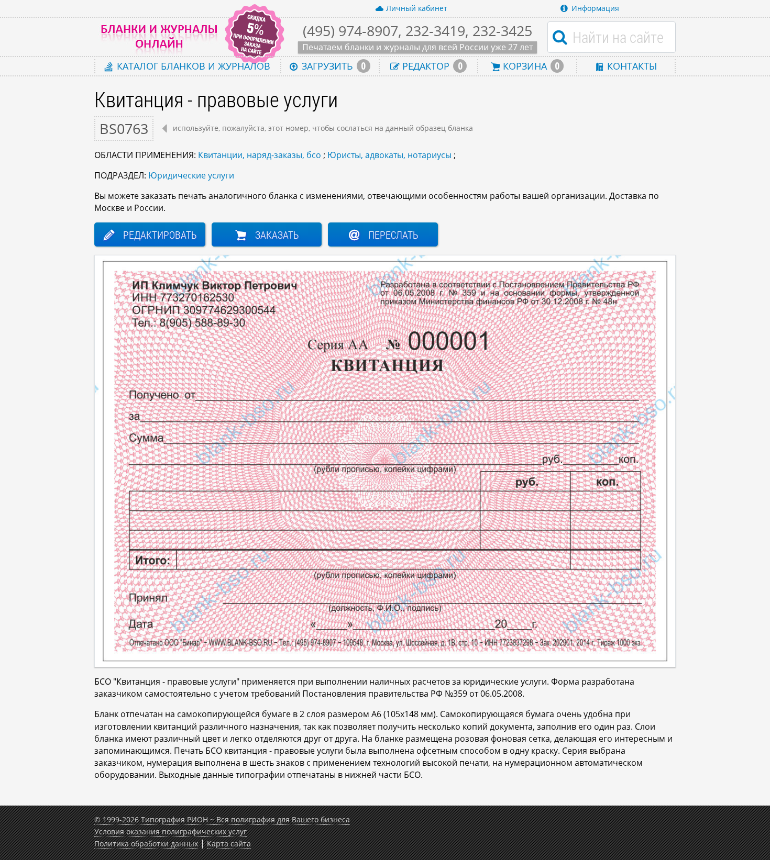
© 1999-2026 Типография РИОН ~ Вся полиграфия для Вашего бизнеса (222, 819)
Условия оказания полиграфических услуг (170, 831)
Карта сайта (229, 843)
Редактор (431, 66)
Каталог (192, 65)
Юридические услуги (191, 175)
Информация (595, 8)
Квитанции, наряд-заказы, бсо (259, 155)
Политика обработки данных (146, 843)
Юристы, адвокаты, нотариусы (389, 155)
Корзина (529, 66)
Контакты (630, 65)
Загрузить (332, 66)
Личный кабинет (416, 8)
